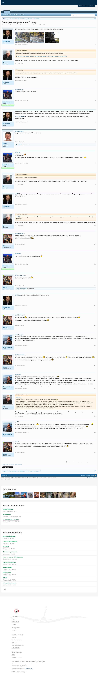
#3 (95, 80)
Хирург (5, 143)
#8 (95, 184)
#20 (95, 432)
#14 (95, 305)
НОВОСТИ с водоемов (9, 562)
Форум (7, 11)
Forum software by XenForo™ (14, 477)
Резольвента (28, 668)
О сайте (14, 637)
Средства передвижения (10, 541)
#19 (95, 416)
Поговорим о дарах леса (10, 552)
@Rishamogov (19, 89)
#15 (95, 325)
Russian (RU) (5, 475)
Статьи (14, 624)
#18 (95, 388)
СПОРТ (5, 578)
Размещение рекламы (18, 645)
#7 (95, 163)
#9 (95, 204)
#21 (95, 452)
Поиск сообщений (7, 14)
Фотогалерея (9, 489)
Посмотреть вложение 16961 (41, 56)
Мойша (5, 246)
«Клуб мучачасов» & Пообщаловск (13, 557)
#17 (95, 365)
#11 (95, 244)
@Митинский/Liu (20, 355)
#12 (95, 264)
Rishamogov (36, 24)
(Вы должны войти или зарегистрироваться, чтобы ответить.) (81, 461)
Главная (88, 475)
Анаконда (5, 521)
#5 (95, 122)
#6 (95, 141)
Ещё (4, 589)
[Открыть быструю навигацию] (95, 18)
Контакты (14, 642)
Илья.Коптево (7, 102)
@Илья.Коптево (20, 116)
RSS (95, 475)
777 (4, 62)
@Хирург (18, 152)
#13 (95, 285)
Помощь (83, 475)
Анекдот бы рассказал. (9, 583)
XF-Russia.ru (9, 479)
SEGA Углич (6, 516)
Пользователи (14, 11)
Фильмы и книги (7, 567)
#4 (95, 100)
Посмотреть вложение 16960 (24, 56)
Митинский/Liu (7, 347)
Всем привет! (7, 514)
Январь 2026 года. (8, 509)
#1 (95, 44)
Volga (4, 511)
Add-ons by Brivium (42, 477)
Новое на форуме (12, 532)
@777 (17, 194)
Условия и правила (92, 477)
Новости (14, 630)
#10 (95, 225)
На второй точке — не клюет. (11, 519)
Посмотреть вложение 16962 (58, 56)
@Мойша (18, 253)
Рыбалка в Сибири (17, 657)
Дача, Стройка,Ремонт (9, 536)
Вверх (92, 475)
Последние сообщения (18, 14)
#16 (95, 345)
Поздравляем (7, 572)
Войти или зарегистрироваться (86, 5)
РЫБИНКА (6, 546)
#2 (95, 63)
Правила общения (17, 640)
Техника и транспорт (15, 24)
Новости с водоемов (14, 505)
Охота (13, 654)
